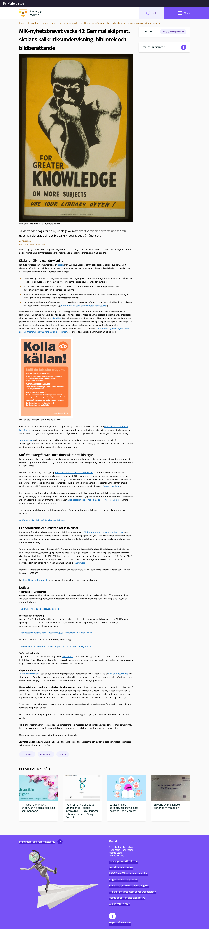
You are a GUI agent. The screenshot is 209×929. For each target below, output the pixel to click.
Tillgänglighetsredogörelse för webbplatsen (132, 891)
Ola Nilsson (27, 241)
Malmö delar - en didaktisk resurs (127, 897)
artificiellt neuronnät (118, 673)
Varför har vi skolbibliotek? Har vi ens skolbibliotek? (43, 520)
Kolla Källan (56, 318)
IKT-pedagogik (45, 754)
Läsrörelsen (80, 563)
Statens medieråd (111, 486)
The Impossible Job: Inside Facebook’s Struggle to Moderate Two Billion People (55, 632)
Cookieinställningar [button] (119, 903)
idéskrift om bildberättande (35, 580)
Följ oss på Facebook (120, 922)
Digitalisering (27, 754)
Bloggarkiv (33, 23)
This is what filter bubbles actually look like (39, 609)
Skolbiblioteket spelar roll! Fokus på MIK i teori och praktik (94, 500)
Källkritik (62, 754)
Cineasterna (67, 656)
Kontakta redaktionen (121, 867)
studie (61, 265)
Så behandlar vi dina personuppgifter (129, 885)
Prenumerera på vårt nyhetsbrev (37, 841)
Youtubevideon (26, 440)
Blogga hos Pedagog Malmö (123, 879)
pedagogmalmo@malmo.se (123, 861)
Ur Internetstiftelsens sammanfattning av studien (83, 305)
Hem (21, 23)
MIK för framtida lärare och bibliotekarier (74, 472)
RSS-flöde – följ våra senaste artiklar (128, 873)
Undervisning (49, 23)
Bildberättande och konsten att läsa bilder (103, 532)
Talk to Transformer (28, 673)
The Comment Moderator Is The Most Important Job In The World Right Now (55, 646)
